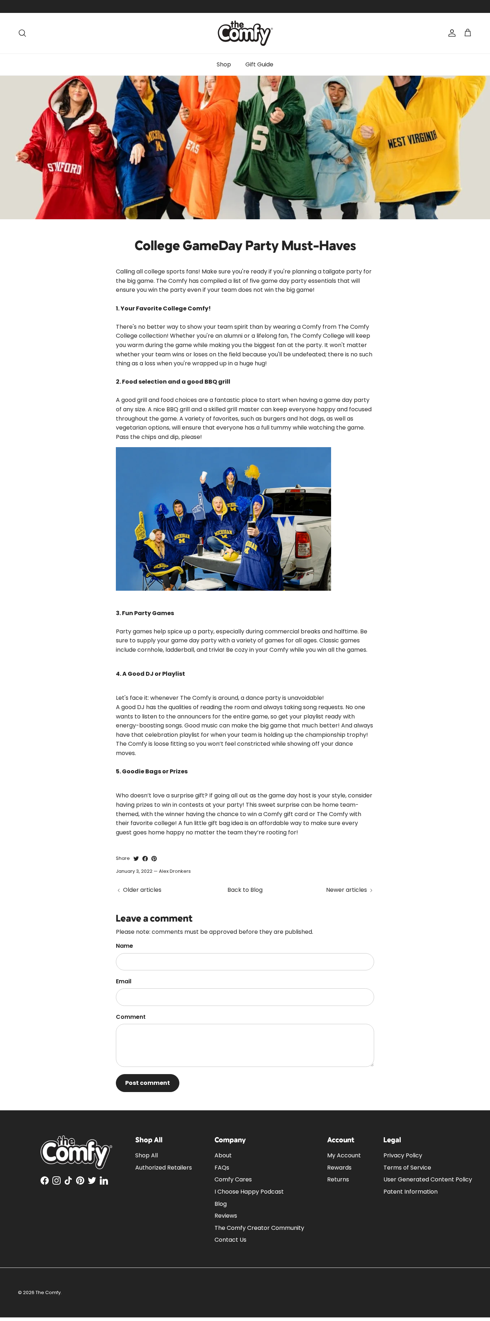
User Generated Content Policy (427, 1179)
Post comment (147, 1083)
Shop (224, 64)
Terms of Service (407, 1167)
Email (123, 981)
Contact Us (230, 1240)
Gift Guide (259, 64)
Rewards (339, 1167)
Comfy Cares (233, 1179)
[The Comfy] (245, 33)
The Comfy (48, 1292)
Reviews (226, 1216)
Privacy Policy (402, 1155)
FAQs (222, 1167)
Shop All (146, 1155)
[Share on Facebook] (145, 858)
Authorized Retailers (163, 1167)
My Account (344, 1155)
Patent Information (410, 1192)
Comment (131, 1017)
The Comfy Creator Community (259, 1228)
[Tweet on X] (136, 858)
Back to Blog (245, 890)
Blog (221, 1204)
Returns (338, 1179)
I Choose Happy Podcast (249, 1192)
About (223, 1155)
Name (124, 946)
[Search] (22, 33)
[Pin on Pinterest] (154, 858)
